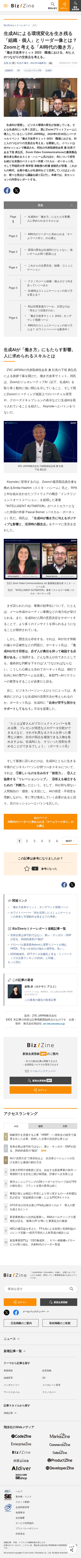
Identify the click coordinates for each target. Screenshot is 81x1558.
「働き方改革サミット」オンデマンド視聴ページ (39, 907)
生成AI (48, 70)
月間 (65, 1126)
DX (18, 70)
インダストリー (12, 1384)
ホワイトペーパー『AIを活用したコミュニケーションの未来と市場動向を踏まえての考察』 (40, 914)
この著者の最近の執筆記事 (40, 1000)
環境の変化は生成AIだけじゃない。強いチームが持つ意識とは (50, 252)
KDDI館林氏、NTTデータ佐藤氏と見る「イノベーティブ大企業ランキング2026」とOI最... (41, 956)
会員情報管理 (22, 1507)
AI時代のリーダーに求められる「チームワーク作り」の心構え (50, 236)
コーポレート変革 (51, 1384)
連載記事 (8, 1412)
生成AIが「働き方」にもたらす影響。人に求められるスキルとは (50, 218)
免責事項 (20, 1512)
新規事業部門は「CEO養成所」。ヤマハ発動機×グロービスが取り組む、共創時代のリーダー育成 (42, 1242)
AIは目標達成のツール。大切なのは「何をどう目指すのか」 (48, 308)
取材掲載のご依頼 (59, 1323)
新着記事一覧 (13, 1351)
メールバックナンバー (43, 1071)
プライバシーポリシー (27, 1528)
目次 (40, 205)
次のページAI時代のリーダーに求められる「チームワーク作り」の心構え (40, 821)
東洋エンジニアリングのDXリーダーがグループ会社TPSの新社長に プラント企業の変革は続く (43, 1183)
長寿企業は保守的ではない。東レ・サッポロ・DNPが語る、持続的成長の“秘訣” (40, 937)
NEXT (69, 841)
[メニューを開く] (5, 5)
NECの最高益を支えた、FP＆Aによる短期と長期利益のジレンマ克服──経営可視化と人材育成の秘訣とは (43, 1230)
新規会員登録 (41, 1080)
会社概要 (20, 1517)
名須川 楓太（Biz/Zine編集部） (33, 62)
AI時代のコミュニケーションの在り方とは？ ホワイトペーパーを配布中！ (50, 327)
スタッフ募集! (23, 1501)
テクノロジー (49, 1392)
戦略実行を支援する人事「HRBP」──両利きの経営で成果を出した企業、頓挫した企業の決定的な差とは (43, 1136)
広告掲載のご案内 (21, 1323)
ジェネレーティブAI (32, 70)
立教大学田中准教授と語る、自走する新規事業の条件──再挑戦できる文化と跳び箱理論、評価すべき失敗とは (43, 1172)
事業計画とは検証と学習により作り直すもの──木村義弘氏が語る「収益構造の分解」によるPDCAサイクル (43, 1195)
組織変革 (9, 70)
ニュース (10, 1338)
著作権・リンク (23, 1496)
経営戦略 (46, 1370)
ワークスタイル (12, 1392)
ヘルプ (19, 1491)
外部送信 (20, 1533)
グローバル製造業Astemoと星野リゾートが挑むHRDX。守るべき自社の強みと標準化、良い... (38, 946)
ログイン (42, 1090)
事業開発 (8, 1370)
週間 (40, 1126)
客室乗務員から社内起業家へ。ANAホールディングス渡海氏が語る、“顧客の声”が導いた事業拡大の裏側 (43, 1219)
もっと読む (14, 962)
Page (13, 236)
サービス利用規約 (25, 1523)
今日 (16, 1126)
